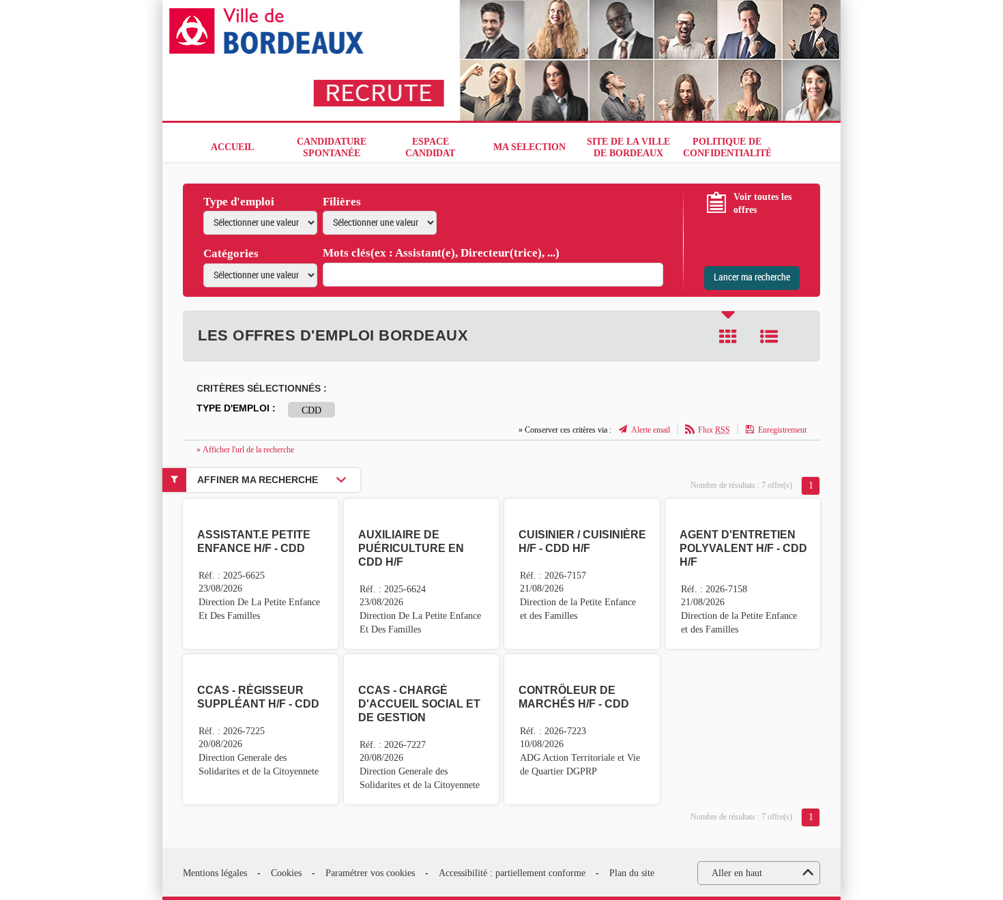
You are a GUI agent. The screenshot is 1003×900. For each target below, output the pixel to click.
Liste (769, 336)
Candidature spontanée (331, 147)
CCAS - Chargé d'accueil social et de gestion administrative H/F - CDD (419, 717)
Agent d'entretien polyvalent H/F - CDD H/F (743, 548)
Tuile (728, 336)
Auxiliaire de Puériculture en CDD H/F (411, 548)
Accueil (232, 147)
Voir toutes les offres (762, 204)
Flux (714, 430)
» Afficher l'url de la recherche (245, 449)
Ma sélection (529, 147)
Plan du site (631, 873)
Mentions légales (215, 873)
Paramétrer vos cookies (370, 873)
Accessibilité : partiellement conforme (512, 873)
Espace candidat (430, 147)
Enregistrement (782, 430)
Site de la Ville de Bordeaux (628, 147)
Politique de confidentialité (727, 147)
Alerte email (650, 430)
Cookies (286, 873)
